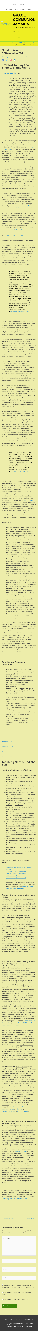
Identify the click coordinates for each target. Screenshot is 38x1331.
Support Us (28, 1319)
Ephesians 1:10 (29, 1021)
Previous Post (8, 1219)
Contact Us (18, 1319)
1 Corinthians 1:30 (8, 1111)
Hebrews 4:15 (28, 500)
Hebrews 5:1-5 (7, 741)
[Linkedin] (14, 60)
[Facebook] (3, 60)
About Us (8, 1319)
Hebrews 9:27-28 (17, 471)
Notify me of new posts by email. (15, 1299)
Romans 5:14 (6, 1023)
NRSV (14, 235)
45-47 (30, 1023)
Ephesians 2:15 (21, 1151)
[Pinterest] (10, 60)
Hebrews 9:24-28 (9, 73)
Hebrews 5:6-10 (7, 746)
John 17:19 (19, 1109)
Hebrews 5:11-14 (7, 752)
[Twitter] (7, 60)
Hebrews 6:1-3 (7, 757)
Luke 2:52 (24, 1107)
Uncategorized (7, 57)
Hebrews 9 (18, 230)
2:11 (13, 1109)
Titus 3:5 (15, 1107)
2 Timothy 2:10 (22, 1111)
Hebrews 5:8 (6, 1109)
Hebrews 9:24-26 (17, 311)
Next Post (31, 1219)
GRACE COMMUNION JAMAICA (24, 19)
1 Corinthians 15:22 (20, 1023)
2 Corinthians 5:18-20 (10, 1025)
